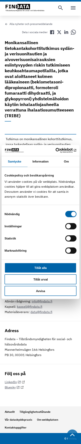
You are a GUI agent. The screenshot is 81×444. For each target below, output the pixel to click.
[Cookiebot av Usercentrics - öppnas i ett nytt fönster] (59, 150)
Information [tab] (40, 161)
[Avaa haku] (60, 8)
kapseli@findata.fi (29, 307)
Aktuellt (10, 412)
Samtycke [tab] (14, 161)
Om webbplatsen (47, 419)
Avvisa (40, 290)
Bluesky (10, 387)
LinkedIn (11, 382)
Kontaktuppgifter (16, 427)
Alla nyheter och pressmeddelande (30, 24)
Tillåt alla (40, 268)
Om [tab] (66, 161)
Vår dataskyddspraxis (18, 419)
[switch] (70, 226)
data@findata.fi (41, 312)
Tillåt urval (40, 279)
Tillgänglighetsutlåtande (35, 412)
